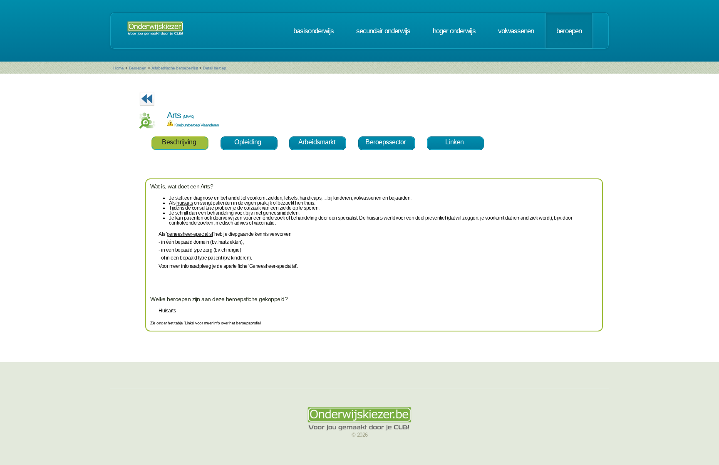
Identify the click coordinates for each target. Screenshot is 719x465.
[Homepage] (155, 30)
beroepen (569, 31)
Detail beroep (214, 68)
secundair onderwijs (383, 31)
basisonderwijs (313, 31)
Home (118, 68)
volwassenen (516, 31)
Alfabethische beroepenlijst (174, 68)
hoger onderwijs (454, 31)
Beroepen (137, 68)
